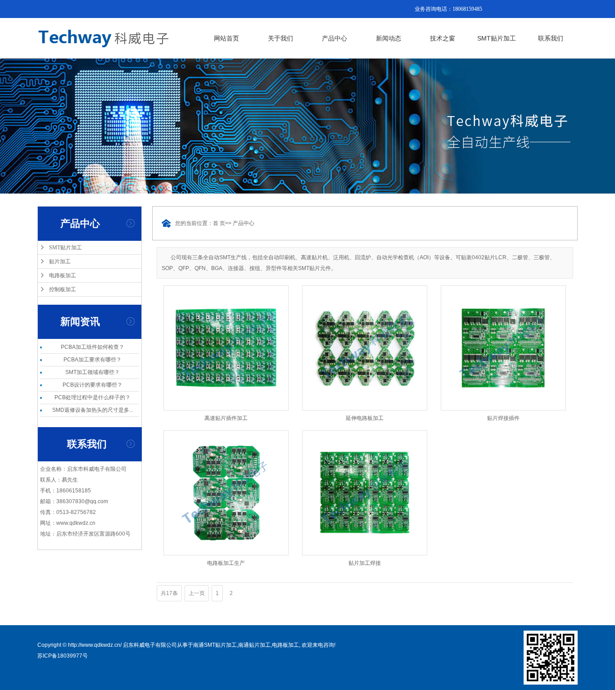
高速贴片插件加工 (226, 418)
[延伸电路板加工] (364, 347)
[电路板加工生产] (226, 492)
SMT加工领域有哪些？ (92, 372)
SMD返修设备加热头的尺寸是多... (92, 410)
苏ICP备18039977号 (62, 656)
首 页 (219, 223)
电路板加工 (62, 275)
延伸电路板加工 (365, 418)
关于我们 (280, 38)
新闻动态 (388, 38)
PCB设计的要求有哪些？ (92, 385)
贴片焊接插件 (503, 418)
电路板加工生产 (226, 563)
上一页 (197, 593)
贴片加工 (60, 261)
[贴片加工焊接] (364, 492)
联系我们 (550, 38)
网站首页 (226, 38)
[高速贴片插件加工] (226, 347)
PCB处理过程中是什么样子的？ (92, 397)
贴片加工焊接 (364, 563)
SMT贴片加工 (496, 38)
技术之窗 (442, 38)
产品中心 (334, 38)
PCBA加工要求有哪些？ (92, 359)
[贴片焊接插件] (503, 347)
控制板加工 (62, 289)
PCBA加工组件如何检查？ (92, 347)
